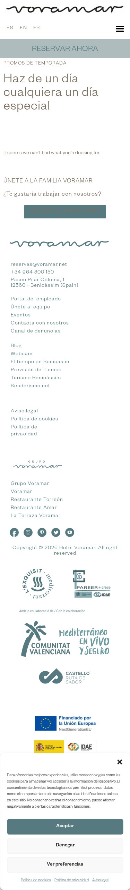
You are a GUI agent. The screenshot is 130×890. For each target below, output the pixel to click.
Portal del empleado (36, 299)
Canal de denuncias (36, 332)
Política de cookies (36, 880)
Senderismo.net (30, 386)
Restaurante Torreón (37, 500)
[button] (119, 761)
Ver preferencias (65, 865)
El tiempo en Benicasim (40, 362)
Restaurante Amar (34, 508)
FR (36, 28)
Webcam (22, 354)
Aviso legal (100, 880)
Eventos (21, 316)
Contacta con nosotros (40, 324)
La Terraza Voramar (36, 516)
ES (10, 28)
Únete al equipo (30, 308)
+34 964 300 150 (32, 273)
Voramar (21, 492)
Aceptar (65, 826)
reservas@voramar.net (39, 265)
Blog (16, 346)
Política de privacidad (71, 880)
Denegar (65, 845)
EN (23, 28)
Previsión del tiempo (36, 370)
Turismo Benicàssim (36, 378)
